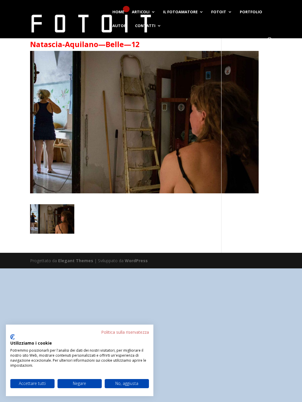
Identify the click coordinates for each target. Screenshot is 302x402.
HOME (118, 12)
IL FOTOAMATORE (180, 12)
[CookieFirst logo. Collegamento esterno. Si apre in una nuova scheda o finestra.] (12, 337)
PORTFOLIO (251, 12)
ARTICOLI (141, 12)
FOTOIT (218, 12)
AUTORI (119, 26)
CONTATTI (145, 26)
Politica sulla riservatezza (125, 332)
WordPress (136, 260)
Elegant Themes (75, 260)
